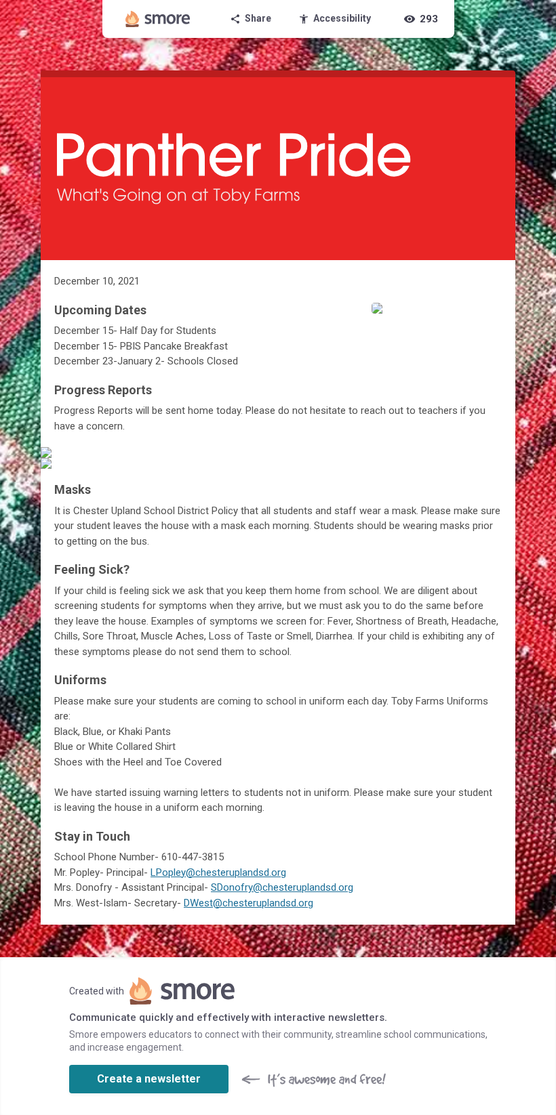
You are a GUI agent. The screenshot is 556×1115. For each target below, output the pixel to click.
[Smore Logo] (158, 19)
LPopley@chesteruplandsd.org (218, 872)
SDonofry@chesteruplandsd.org (282, 887)
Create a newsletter (149, 1078)
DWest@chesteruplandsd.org (248, 903)
